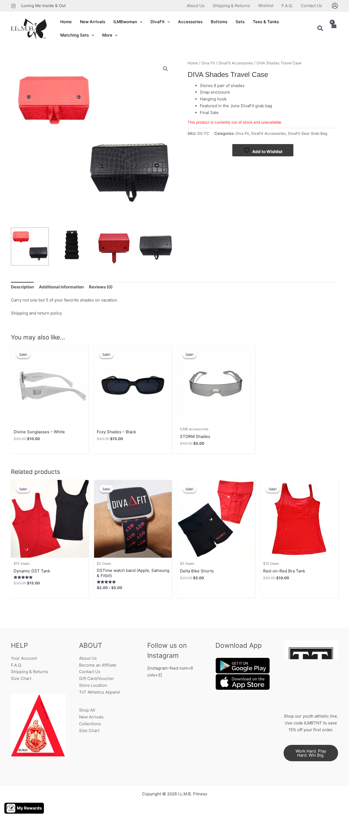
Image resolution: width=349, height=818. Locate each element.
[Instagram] (13, 6)
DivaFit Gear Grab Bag (307, 133)
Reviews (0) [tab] (101, 286)
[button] (139, 22)
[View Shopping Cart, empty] (333, 28)
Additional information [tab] (61, 286)
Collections (90, 723)
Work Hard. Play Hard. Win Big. (311, 753)
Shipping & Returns (29, 671)
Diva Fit (208, 63)
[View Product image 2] (72, 246)
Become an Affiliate (97, 665)
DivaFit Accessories (235, 63)
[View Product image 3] (114, 246)
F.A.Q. (16, 665)
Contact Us (89, 671)
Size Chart (21, 678)
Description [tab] (22, 286)
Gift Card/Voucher (96, 678)
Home (193, 63)
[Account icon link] (335, 5)
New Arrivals (91, 717)
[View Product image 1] (30, 246)
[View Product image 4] (155, 246)
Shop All (87, 710)
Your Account (24, 658)
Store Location (93, 685)
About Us (88, 658)
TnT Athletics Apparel (99, 692)
